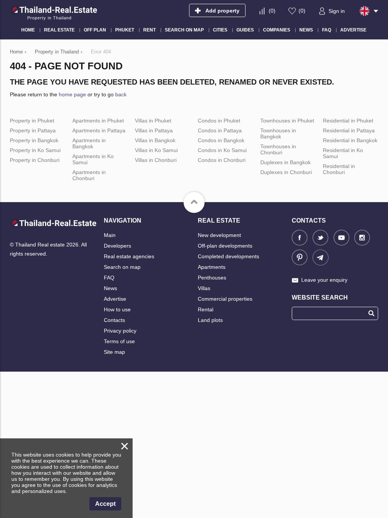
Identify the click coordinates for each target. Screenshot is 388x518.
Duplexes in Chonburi (286, 172)
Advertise (115, 299)
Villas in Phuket (153, 121)
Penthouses (212, 278)
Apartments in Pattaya (98, 130)
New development (219, 235)
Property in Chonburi (34, 160)
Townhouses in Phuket (287, 121)
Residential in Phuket (348, 121)
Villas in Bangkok (155, 140)
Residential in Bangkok (350, 140)
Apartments (211, 267)
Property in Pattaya (33, 130)
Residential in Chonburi (339, 169)
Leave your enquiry (324, 280)
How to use (117, 309)
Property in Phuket (32, 121)
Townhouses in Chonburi (278, 149)
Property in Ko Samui (35, 150)
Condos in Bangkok (221, 140)
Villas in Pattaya (154, 130)
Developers (117, 246)
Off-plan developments (225, 246)
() (272, 11)
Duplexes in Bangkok (285, 162)
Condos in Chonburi (222, 160)
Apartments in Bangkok (89, 143)
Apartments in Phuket (98, 121)
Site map (114, 352)
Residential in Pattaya (349, 130)
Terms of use (119, 341)
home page (72, 94)
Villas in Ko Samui (156, 150)
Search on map (122, 267)
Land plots (210, 320)
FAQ (109, 278)
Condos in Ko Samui (222, 150)
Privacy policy (120, 331)
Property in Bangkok (34, 140)
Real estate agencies (129, 256)
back (121, 94)
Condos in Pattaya (220, 130)
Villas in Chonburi (156, 160)
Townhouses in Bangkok (278, 133)
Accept (105, 504)
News (110, 288)
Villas (204, 288)
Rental (205, 309)
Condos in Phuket (219, 121)
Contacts (114, 320)
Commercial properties (225, 299)
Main (110, 235)
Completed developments (228, 256)
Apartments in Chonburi (89, 175)
